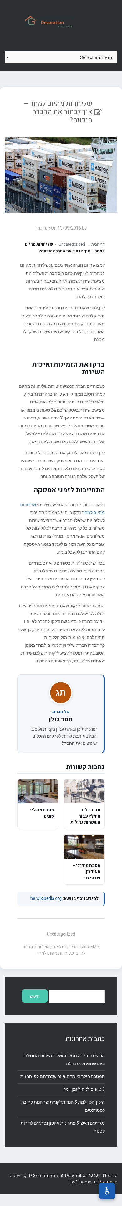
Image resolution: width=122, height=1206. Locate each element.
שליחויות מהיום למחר (55, 953)
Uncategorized (72, 244)
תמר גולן (60, 719)
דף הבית (98, 244)
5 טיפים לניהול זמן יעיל (84, 1089)
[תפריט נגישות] (107, 1191)
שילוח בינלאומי (64, 947)
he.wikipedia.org (45, 898)
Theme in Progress (96, 1182)
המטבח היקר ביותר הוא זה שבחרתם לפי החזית (62, 1076)
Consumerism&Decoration (61, 21)
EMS (94, 947)
